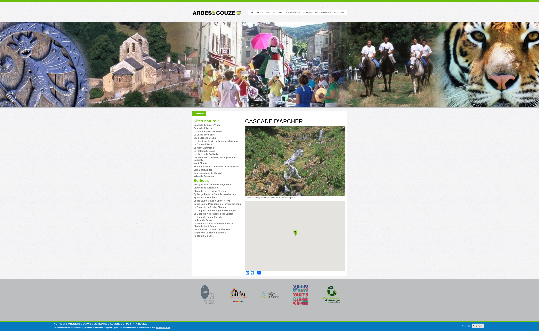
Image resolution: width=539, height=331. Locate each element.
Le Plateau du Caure (204, 151)
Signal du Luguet (203, 170)
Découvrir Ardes (323, 12)
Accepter (466, 326)
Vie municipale (263, 12)
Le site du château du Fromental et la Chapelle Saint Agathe (213, 224)
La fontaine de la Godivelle (208, 131)
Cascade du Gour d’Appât (207, 125)
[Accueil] (216, 10)
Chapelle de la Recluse (206, 188)
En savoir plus (163, 328)
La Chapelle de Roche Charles (210, 207)
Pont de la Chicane (204, 236)
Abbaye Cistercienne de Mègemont (212, 184)
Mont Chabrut (201, 163)
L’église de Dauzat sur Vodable (210, 232)
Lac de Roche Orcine (205, 138)
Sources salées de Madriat (208, 173)
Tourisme (307, 12)
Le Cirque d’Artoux (204, 144)
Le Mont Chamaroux (204, 148)
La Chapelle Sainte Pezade (208, 217)
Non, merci (478, 326)
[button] (295, 233)
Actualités (339, 12)
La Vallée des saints (204, 135)
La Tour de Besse (203, 220)
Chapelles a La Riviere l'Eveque (210, 191)
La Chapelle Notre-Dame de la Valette (213, 214)
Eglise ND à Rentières (205, 197)
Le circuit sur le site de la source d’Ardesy (216, 141)
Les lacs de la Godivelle (206, 154)
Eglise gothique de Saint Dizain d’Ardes (215, 194)
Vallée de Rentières (204, 176)
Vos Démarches (293, 12)
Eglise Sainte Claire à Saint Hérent (212, 201)
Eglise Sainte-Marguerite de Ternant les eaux (217, 204)
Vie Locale (277, 12)
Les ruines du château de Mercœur (212, 229)
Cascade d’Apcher (203, 128)
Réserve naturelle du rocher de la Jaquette (216, 166)
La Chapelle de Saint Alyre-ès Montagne (215, 210)
